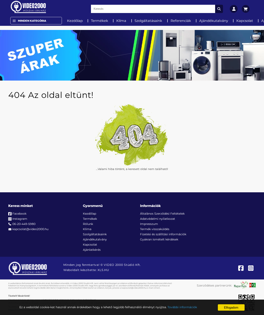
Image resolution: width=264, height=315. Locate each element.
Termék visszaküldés (154, 229)
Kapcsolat (244, 21)
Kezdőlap (75, 21)
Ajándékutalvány (213, 21)
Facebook (19, 213)
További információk (182, 307)
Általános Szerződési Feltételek (162, 213)
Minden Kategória (32, 20)
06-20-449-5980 (23, 224)
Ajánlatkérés (92, 250)
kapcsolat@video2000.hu (30, 229)
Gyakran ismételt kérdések (159, 239)
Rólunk (88, 224)
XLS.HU (103, 270)
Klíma (121, 21)
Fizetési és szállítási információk (163, 234)
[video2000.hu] (28, 7)
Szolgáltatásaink (148, 21)
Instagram (19, 219)
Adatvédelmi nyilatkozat (157, 219)
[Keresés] (219, 9)
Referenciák (181, 21)
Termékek (99, 21)
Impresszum (149, 224)
